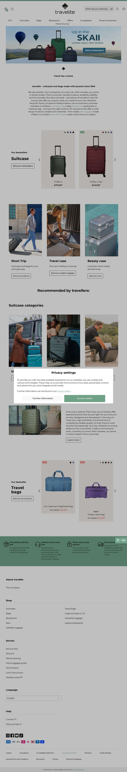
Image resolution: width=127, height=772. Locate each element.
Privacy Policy (63, 391)
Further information (43, 398)
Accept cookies (84, 398)
